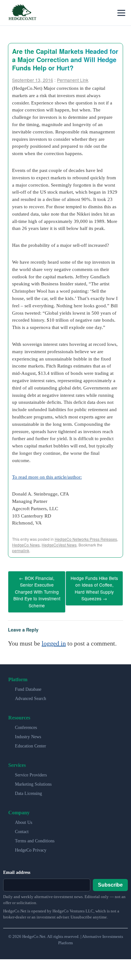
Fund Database (28, 684)
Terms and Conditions (34, 835)
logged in (54, 637)
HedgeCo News (26, 544)
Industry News (28, 731)
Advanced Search (30, 693)
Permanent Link (72, 80)
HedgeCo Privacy (30, 844)
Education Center (30, 740)
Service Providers (31, 769)
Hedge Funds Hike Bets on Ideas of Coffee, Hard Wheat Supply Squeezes (94, 586)
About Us (23, 817)
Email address (16, 867)
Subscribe (110, 879)
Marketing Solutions (33, 778)
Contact (22, 826)
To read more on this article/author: (47, 477)
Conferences (26, 722)
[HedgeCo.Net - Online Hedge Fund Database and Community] (22, 13)
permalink (20, 550)
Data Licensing (28, 788)
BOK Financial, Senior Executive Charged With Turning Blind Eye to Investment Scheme (36, 589)
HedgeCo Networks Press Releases (86, 539)
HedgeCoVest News (59, 544)
